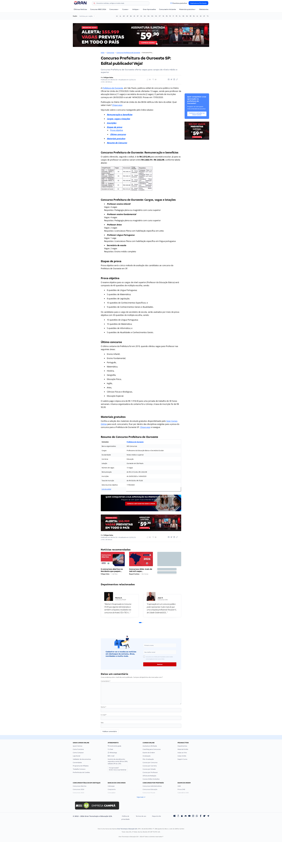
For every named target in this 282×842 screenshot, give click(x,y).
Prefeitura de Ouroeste (112, 88)
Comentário (105, 681)
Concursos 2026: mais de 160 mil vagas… (140, 570)
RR (190, 16)
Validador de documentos (82, 759)
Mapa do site (156, 816)
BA (131, 16)
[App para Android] (186, 816)
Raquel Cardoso (134, 574)
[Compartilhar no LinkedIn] (174, 79)
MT (160, 16)
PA (163, 16)
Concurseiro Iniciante (167, 9)
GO (145, 16)
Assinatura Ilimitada (198, 3)
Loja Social (76, 756)
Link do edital (106, 489)
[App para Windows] (174, 816)
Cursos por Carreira (150, 766)
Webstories (203, 9)
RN (183, 16)
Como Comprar (78, 752)
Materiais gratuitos (187, 9)
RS (194, 16)
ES (141, 16)
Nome (103, 707)
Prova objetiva (116, 130)
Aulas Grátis (182, 756)
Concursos (113, 9)
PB (166, 16)
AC (117, 16)
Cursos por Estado (149, 769)
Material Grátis (183, 749)
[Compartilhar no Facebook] (168, 79)
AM (124, 16)
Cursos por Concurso (150, 762)
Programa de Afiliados (81, 766)
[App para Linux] (178, 816)
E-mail (103, 715)
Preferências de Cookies (81, 772)
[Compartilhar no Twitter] (171, 79)
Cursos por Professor (150, 772)
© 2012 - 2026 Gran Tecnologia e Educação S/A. (92, 816)
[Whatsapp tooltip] (197, 816)
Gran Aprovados (149, 9)
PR (176, 16)
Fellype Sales (108, 77)
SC (197, 16)
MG (152, 16)
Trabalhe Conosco (79, 769)
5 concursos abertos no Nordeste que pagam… (112, 570)
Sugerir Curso (182, 759)
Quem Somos (77, 746)
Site (102, 722)
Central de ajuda (115, 746)
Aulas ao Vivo (182, 752)
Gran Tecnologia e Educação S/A (127, 828)
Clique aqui (117, 105)
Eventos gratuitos (180, 3)
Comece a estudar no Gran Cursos (141, 503)
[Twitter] (204, 816)
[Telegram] (208, 816)
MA (148, 16)
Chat (111, 749)
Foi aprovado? (117, 769)
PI (173, 16)
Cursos (125, 9)
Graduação (146, 756)
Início (102, 52)
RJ (180, 16)
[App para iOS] (182, 816)
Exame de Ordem (149, 752)
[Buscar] (94, 4)
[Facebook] (200, 816)
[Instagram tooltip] (193, 816)
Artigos (135, 9)
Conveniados (77, 762)
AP (127, 16)
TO (207, 16)
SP (204, 16)
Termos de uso (141, 816)
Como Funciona (78, 749)
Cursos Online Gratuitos (151, 779)
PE (170, 16)
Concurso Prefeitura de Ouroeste (128, 52)
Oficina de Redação (149, 776)
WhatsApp (113, 752)
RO (187, 16)
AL (120, 16)
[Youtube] (189, 816)
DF (138, 16)
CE (134, 16)
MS (156, 16)
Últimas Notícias (80, 9)
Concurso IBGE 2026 (98, 9)
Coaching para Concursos (152, 749)
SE (200, 16)
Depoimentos (182, 746)
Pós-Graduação (148, 759)
